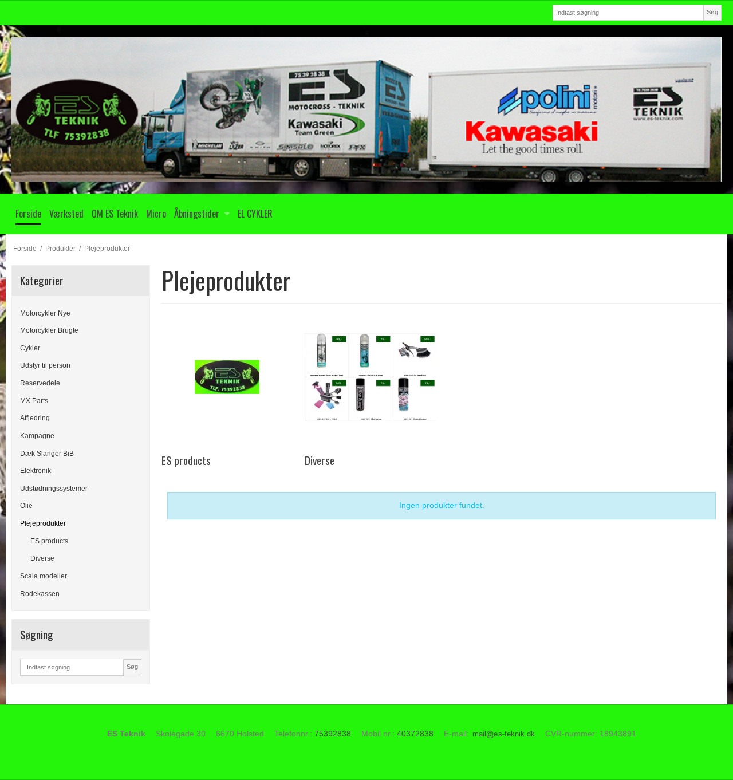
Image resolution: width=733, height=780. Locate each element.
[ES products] (227, 377)
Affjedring (35, 418)
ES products (49, 541)
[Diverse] (370, 377)
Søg (712, 12)
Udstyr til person (45, 365)
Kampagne (37, 436)
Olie (26, 506)
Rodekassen (40, 594)
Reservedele (40, 383)
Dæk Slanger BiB (47, 454)
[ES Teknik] (366, 109)
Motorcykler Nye (45, 313)
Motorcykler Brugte (49, 330)
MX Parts (34, 401)
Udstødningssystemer (54, 488)
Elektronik (35, 471)
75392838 (332, 733)
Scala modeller (43, 576)
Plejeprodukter (43, 523)
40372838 (415, 733)
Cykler (30, 348)
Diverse (42, 558)
